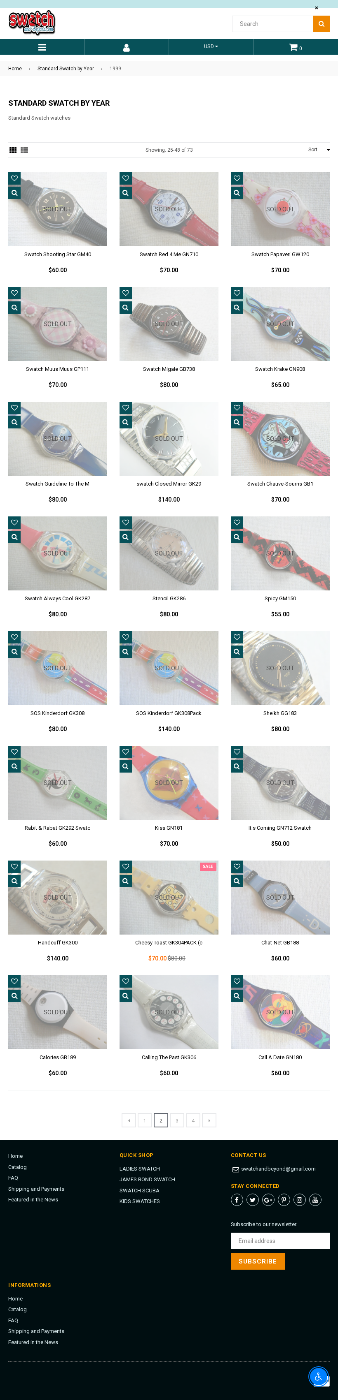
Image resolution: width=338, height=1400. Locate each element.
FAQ (13, 1178)
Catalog (17, 1167)
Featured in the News (33, 1199)
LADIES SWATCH (140, 1169)
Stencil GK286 (169, 598)
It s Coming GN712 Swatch (280, 828)
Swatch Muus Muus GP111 (57, 369)
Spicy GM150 (280, 598)
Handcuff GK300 (57, 943)
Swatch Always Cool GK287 (57, 598)
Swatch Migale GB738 (169, 369)
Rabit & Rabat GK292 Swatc (57, 828)
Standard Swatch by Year (66, 69)
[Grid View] (13, 150)
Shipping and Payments (36, 1189)
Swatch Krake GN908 (280, 369)
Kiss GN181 (169, 828)
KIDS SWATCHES (140, 1201)
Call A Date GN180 (280, 1057)
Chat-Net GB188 (280, 943)
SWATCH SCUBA (140, 1190)
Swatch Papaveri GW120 (280, 254)
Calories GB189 (58, 1057)
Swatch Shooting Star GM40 (57, 254)
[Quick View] (14, 193)
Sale (208, 866)
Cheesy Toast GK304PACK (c (168, 943)
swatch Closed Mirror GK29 (168, 484)
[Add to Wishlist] (14, 178)
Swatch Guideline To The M (57, 484)
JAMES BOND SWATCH (147, 1179)
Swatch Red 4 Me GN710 (169, 254)
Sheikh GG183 (280, 713)
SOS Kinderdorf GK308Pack (169, 713)
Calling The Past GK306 (169, 1057)
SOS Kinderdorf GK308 (57, 713)
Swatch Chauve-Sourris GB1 (280, 484)
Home (15, 69)
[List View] (24, 150)
